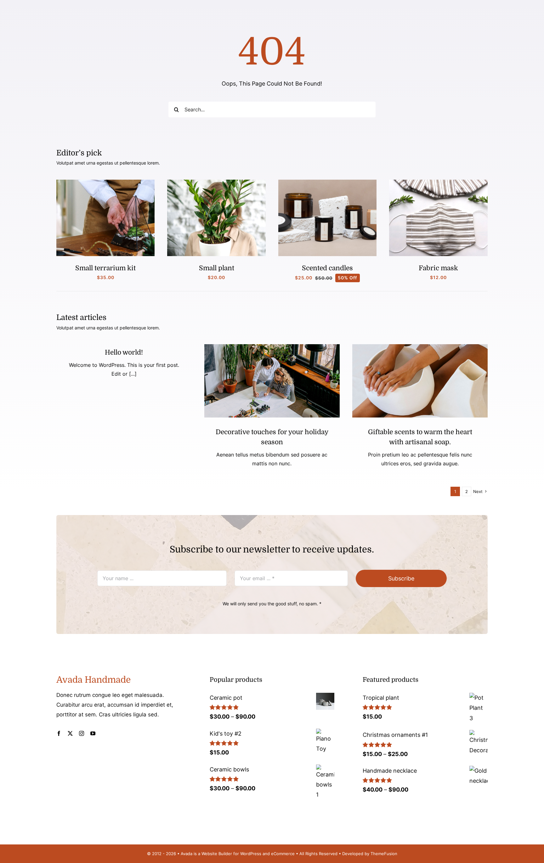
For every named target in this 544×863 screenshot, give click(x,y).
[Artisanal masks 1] (438, 182)
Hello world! (124, 352)
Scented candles (327, 268)
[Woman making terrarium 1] (105, 182)
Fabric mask (438, 268)
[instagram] (81, 733)
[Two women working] (272, 347)
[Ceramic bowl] (420, 347)
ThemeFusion (384, 853)
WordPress (250, 853)
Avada (186, 853)
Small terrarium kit (105, 268)
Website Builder (216, 853)
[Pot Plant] (216, 182)
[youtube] (92, 733)
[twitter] (70, 733)
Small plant (216, 268)
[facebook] (58, 733)
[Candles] (327, 182)
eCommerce (283, 853)
